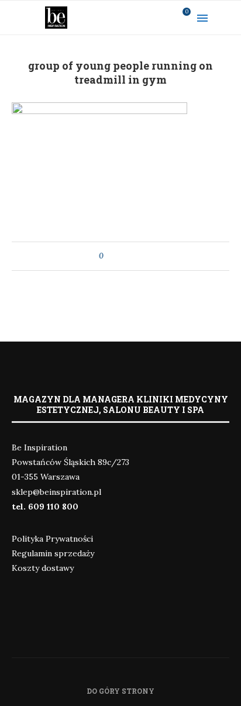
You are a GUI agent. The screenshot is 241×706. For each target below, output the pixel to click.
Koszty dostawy (43, 568)
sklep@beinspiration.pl (56, 492)
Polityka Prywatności (52, 538)
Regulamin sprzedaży (53, 553)
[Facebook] (117, 18)
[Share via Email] (134, 256)
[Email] (163, 18)
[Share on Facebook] (123, 256)
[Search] (229, 18)
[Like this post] (109, 256)
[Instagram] (132, 18)
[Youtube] (148, 18)
